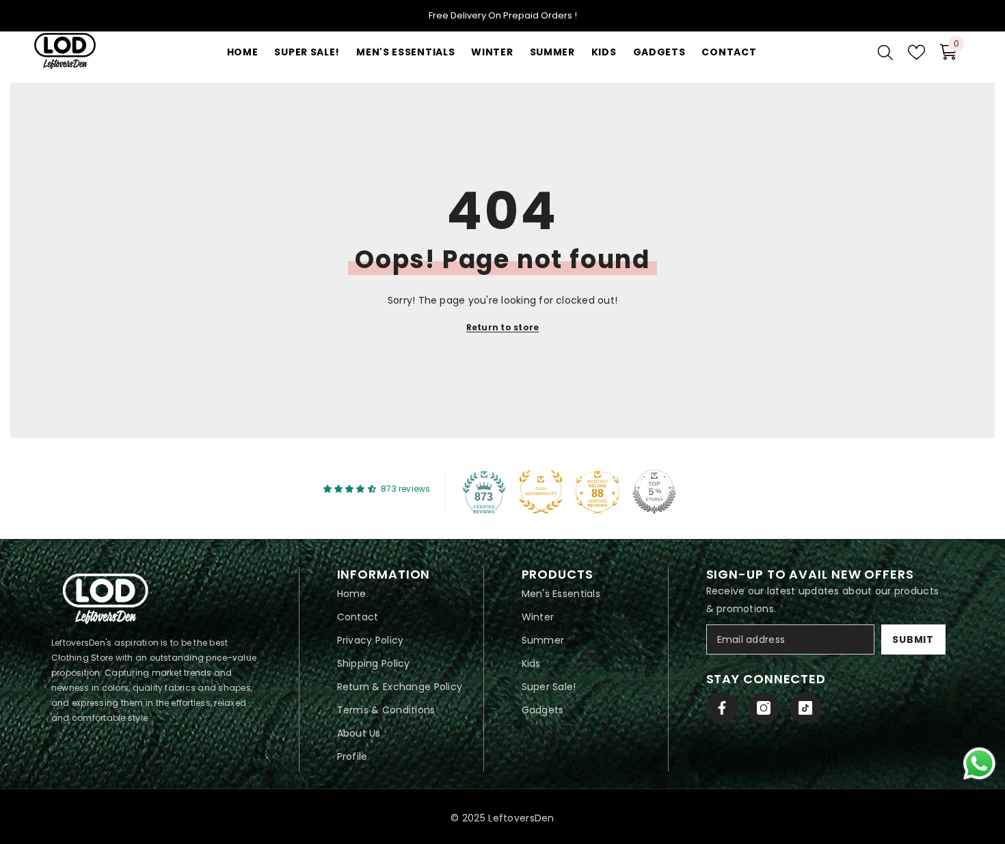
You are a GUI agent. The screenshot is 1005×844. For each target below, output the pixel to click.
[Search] (885, 52)
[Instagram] (763, 708)
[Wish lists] (916, 52)
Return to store (502, 327)
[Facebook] (722, 708)
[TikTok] (805, 708)
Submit (912, 639)
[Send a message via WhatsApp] (979, 763)
